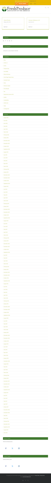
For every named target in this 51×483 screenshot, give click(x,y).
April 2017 (6, 404)
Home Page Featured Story (9, 77)
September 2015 (7, 427)
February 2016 (6, 421)
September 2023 (7, 217)
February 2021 (6, 301)
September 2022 (7, 252)
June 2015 (6, 432)
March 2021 (6, 298)
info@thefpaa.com (33, 1)
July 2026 (5, 120)
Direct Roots (7, 20)
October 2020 (6, 312)
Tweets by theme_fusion (7, 459)
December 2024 (7, 175)
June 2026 (6, 123)
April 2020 (6, 326)
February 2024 (6, 203)
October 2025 (6, 146)
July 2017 (5, 395)
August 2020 (6, 318)
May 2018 (5, 366)
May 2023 (5, 229)
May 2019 (5, 349)
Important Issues (7, 80)
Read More (5, 26)
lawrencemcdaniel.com (27, 476)
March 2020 (6, 329)
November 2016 (7, 412)
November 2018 (7, 361)
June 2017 (6, 398)
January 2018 (6, 378)
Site (4, 91)
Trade (5, 105)
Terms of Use (42, 475)
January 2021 (6, 303)
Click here (16, 50)
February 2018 (6, 375)
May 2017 (5, 401)
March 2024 (6, 200)
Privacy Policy (37, 475)
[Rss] (9, 40)
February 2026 (6, 134)
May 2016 (5, 415)
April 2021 (6, 295)
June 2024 (6, 192)
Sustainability (6, 100)
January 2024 (6, 206)
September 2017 (7, 389)
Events (5, 65)
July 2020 (5, 321)
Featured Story (6, 68)
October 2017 (6, 386)
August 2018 (6, 363)
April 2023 (6, 232)
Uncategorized (6, 108)
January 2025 (6, 172)
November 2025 (7, 143)
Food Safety (6, 71)
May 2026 (5, 126)
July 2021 (5, 286)
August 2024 (6, 186)
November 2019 (7, 338)
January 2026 (6, 137)
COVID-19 (5, 62)
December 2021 (7, 272)
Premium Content (7, 85)
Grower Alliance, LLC (34, 20)
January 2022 (6, 269)
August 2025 (6, 152)
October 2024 (6, 180)
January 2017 (6, 406)
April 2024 (6, 197)
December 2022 (7, 243)
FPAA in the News (7, 74)
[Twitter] (7, 40)
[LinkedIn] (3, 40)
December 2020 (7, 306)
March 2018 (6, 372)
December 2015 (7, 424)
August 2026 (6, 117)
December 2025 (7, 140)
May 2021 (5, 292)
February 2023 (6, 238)
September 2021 (7, 280)
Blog (5, 60)
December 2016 (7, 409)
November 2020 (7, 309)
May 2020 (5, 323)
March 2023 (6, 235)
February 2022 (6, 266)
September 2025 (7, 149)
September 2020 (7, 315)
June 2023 (6, 226)
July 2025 (5, 154)
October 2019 (6, 341)
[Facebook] (5, 40)
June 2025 (6, 157)
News (5, 83)
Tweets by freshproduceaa (7, 441)
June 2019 (6, 346)
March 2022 (6, 263)
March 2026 (6, 132)
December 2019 (7, 335)
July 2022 (5, 255)
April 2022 (6, 260)
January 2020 (6, 332)
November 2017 (7, 384)
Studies (5, 97)
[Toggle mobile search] (45, 7)
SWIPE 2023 (6, 103)
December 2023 (7, 209)
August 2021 (6, 283)
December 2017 (7, 381)
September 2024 (7, 183)
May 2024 (5, 195)
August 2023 (6, 220)
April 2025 (6, 163)
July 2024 (5, 189)
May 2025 (5, 160)
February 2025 (6, 169)
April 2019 (6, 352)
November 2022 (7, 246)
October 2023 (6, 215)
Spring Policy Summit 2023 (9, 94)
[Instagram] (11, 40)
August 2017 (6, 392)
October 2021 (6, 278)
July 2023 (5, 223)
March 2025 (6, 166)
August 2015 (6, 429)
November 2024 (7, 177)
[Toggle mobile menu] (48, 7)
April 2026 (6, 129)
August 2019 (6, 344)
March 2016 (6, 418)
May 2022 (5, 258)
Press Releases (6, 88)
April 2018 (6, 369)
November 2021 (7, 275)
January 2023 (6, 240)
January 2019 (6, 358)
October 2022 (6, 249)
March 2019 (6, 355)
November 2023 (7, 212)
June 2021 (6, 289)
